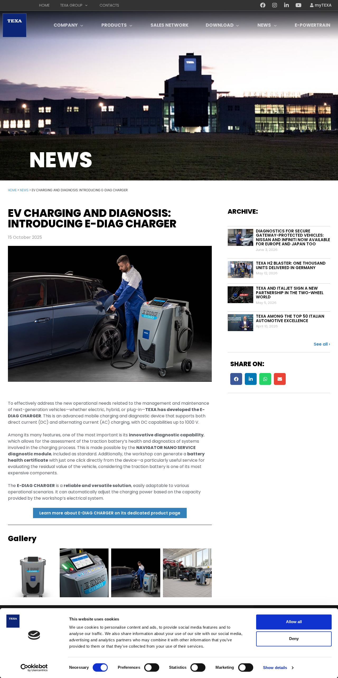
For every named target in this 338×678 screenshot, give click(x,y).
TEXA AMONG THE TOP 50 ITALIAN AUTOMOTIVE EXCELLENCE (290, 318)
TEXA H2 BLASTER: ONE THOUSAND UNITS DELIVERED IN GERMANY (291, 265)
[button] (236, 379)
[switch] (151, 667)
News (24, 190)
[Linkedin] (286, 5)
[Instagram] (274, 5)
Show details (275, 667)
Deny (294, 638)
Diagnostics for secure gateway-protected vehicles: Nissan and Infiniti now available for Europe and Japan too (293, 237)
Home (12, 190)
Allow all (294, 621)
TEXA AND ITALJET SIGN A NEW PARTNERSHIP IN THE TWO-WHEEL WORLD (289, 292)
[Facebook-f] (262, 5)
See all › (322, 344)
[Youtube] (298, 5)
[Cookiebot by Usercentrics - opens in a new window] (34, 668)
